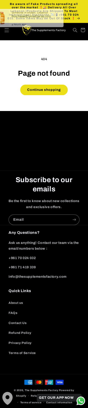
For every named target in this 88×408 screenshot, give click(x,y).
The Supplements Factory (41, 390)
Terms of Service (22, 353)
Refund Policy (20, 332)
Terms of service (31, 402)
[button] (75, 30)
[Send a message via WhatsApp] (81, 401)
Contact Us (17, 323)
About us (16, 302)
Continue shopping (44, 90)
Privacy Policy (20, 343)
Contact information (59, 402)
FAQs (13, 313)
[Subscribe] (74, 165)
